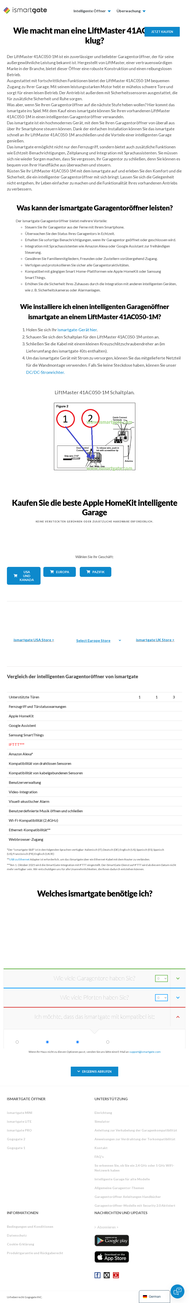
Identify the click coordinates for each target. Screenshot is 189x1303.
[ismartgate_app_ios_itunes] (111, 1257)
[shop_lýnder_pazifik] (94, 580)
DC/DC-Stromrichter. (45, 372)
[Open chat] (177, 1291)
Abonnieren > (107, 1227)
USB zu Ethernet (19, 859)
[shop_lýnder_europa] (58, 580)
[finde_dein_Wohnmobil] (94, 903)
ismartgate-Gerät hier (77, 329)
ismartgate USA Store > (34, 639)
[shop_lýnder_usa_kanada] (21, 588)
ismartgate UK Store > (155, 639)
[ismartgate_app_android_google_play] (111, 1240)
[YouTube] (116, 1275)
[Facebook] (97, 1275)
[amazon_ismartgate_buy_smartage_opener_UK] (155, 616)
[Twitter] (107, 1275)
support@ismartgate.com (145, 1051)
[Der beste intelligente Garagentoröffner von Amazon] (34, 616)
